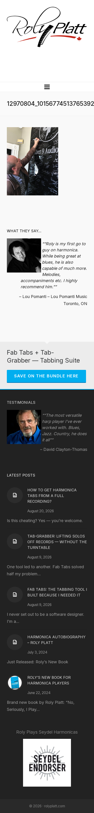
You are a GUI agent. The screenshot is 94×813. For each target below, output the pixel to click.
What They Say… (24, 231)
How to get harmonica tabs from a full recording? (52, 496)
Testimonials (21, 402)
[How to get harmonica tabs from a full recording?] (15, 495)
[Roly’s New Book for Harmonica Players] (15, 683)
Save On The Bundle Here (46, 376)
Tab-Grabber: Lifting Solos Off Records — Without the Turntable (57, 542)
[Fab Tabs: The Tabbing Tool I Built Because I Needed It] (15, 595)
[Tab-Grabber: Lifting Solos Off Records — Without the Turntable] (15, 541)
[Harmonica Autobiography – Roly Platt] (15, 642)
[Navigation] (47, 87)
